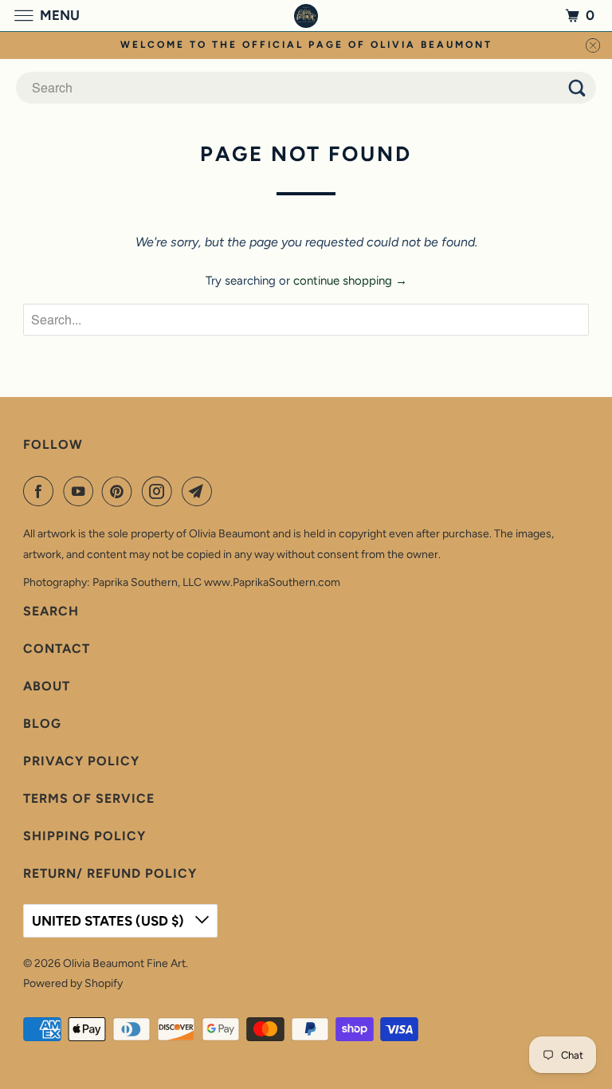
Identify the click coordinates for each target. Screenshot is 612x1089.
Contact (56, 648)
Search (51, 611)
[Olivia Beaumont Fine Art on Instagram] (160, 491)
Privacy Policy (81, 761)
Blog (42, 723)
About (46, 686)
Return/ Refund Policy (110, 873)
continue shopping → (350, 280)
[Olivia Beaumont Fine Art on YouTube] (81, 491)
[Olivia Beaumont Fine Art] (306, 15)
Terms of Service (89, 798)
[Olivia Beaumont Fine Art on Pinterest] (120, 491)
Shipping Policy (84, 835)
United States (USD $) (109, 921)
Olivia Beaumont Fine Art (124, 963)
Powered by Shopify (73, 983)
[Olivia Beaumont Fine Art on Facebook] (41, 491)
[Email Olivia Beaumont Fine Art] (200, 491)
